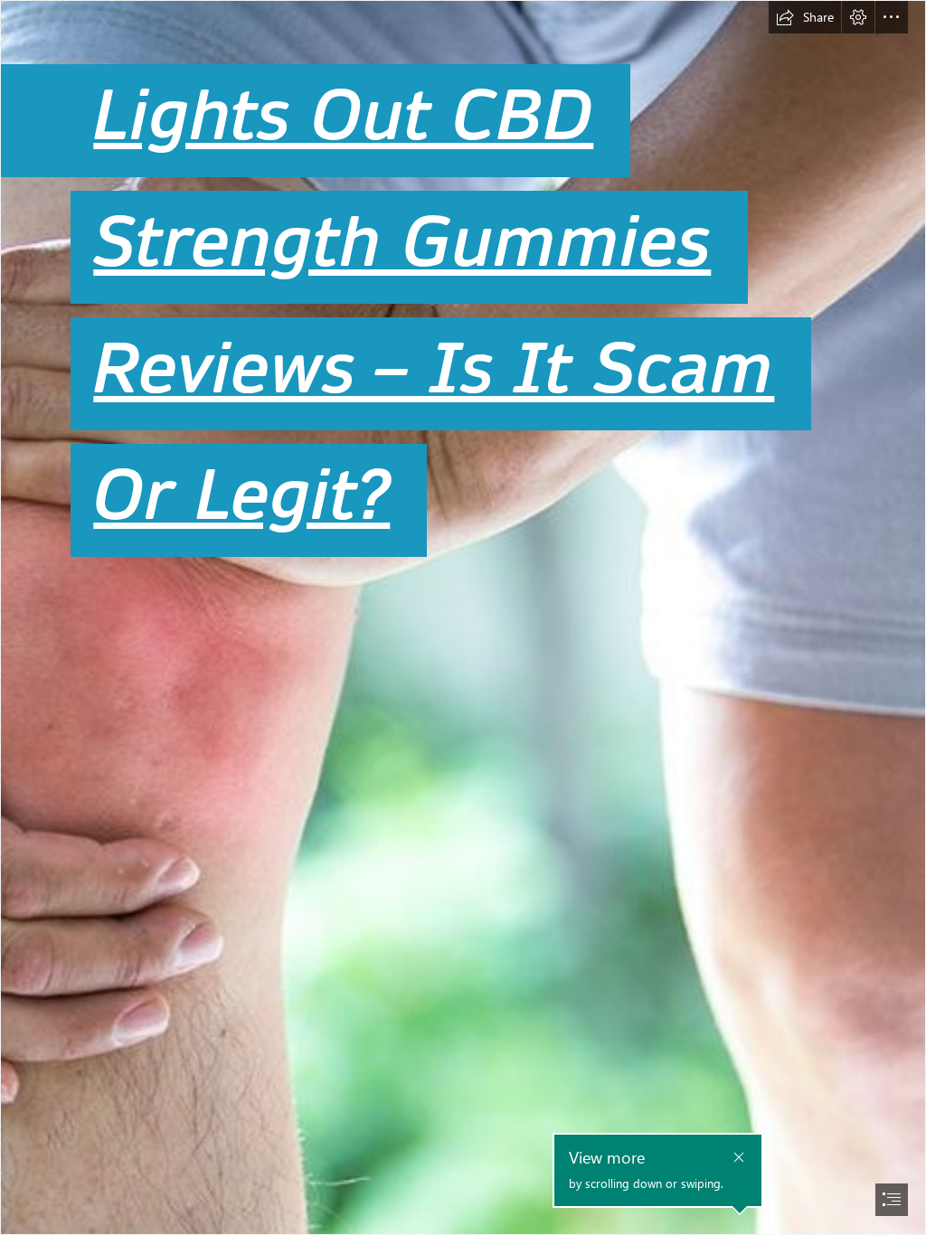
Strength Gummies (402, 242)
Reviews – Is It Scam (433, 369)
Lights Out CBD (343, 116)
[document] (463, 617)
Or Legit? (241, 495)
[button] (805, 17)
